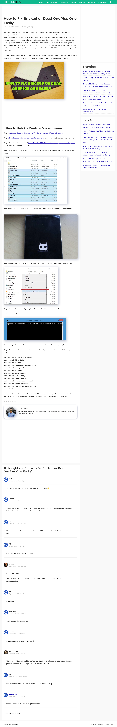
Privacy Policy (109, 724)
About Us (93, 724)
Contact (100, 724)
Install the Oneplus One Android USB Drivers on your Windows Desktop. (36, 133)
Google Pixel (102, 2)
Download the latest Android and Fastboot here (27, 138)
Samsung (91, 2)
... (19, 415)
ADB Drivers (64, 2)
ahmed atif (13, 694)
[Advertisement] (35, 11)
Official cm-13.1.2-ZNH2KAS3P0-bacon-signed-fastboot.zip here (51, 143)
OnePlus (82, 2)
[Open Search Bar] (110, 2)
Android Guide (52, 2)
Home (41, 2)
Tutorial (14, 401)
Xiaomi (73, 2)
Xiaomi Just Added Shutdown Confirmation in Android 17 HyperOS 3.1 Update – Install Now (98, 139)
